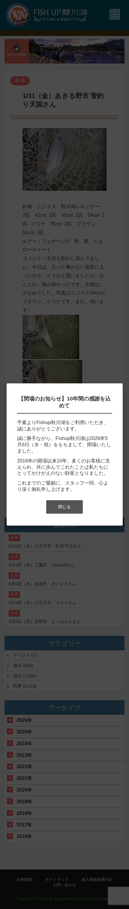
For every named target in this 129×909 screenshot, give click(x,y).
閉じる (64, 506)
